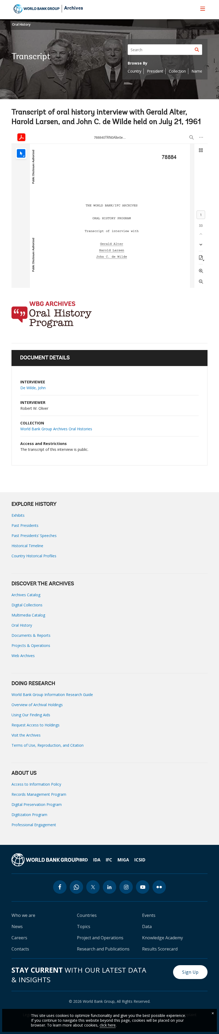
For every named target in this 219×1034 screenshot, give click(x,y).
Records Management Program (38, 794)
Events (148, 915)
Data (147, 926)
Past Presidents (24, 525)
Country (134, 71)
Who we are (23, 915)
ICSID (139, 859)
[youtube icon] (142, 887)
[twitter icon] (93, 887)
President (155, 71)
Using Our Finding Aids (30, 714)
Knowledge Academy (162, 938)
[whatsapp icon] (76, 887)
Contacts (20, 949)
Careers (19, 938)
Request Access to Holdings (35, 724)
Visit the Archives (26, 735)
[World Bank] (44, 859)
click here (108, 1025)
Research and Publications (103, 949)
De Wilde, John (33, 387)
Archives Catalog (25, 594)
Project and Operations (100, 938)
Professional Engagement (33, 824)
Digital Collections (26, 604)
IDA (96, 859)
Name (196, 71)
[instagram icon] (126, 887)
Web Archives (23, 655)
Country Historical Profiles (33, 555)
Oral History (21, 24)
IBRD (83, 859)
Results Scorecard (160, 949)
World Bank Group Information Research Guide (52, 694)
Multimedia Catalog (28, 615)
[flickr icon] (159, 887)
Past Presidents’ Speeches (34, 535)
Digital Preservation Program (36, 804)
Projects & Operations (30, 645)
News (17, 926)
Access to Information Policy (36, 784)
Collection (177, 71)
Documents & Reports (30, 635)
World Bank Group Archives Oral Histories (56, 428)
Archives (73, 8)
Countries (87, 915)
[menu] (203, 8)
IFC (109, 859)
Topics (83, 926)
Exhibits (18, 515)
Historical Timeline (27, 545)
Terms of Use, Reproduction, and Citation (47, 745)
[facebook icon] (60, 887)
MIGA (123, 859)
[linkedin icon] (109, 887)
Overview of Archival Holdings (37, 704)
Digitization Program (29, 814)
